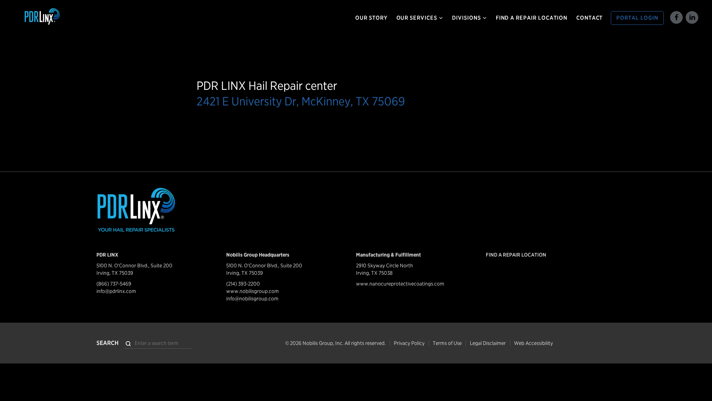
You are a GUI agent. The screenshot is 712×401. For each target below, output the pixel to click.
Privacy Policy (409, 343)
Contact (589, 17)
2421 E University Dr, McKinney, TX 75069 (301, 101)
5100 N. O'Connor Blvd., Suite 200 (134, 265)
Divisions (466, 17)
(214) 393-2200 (243, 284)
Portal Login (637, 17)
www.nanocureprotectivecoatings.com (400, 284)
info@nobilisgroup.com (252, 298)
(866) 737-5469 (113, 284)
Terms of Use (447, 343)
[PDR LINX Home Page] (67, 16)
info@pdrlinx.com (116, 291)
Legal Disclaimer (488, 343)
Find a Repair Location (531, 17)
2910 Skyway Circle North (384, 265)
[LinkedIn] (692, 17)
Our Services (417, 17)
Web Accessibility (533, 343)
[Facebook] (676, 17)
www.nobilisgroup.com (252, 291)
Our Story (371, 17)
